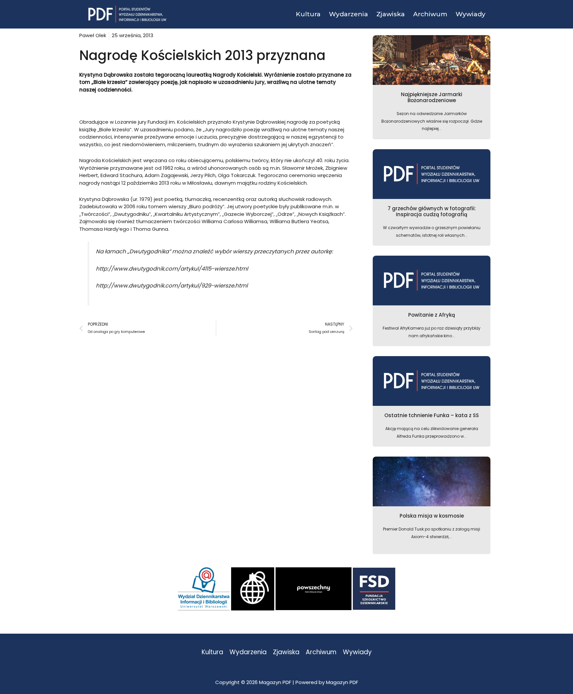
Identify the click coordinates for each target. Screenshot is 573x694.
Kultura (212, 652)
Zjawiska (286, 652)
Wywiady (357, 652)
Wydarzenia (248, 652)
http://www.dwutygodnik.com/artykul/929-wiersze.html (172, 285)
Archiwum (321, 652)
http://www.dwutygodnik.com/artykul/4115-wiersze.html (172, 269)
